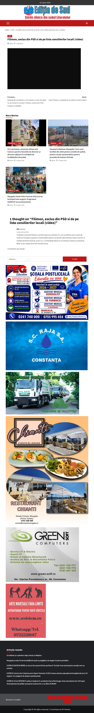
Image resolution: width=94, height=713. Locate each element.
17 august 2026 (20, 161)
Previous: (26, 101)
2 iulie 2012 (19, 43)
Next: (68, 98)
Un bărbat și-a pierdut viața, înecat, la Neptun (24, 655)
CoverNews (54, 709)
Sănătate (53, 143)
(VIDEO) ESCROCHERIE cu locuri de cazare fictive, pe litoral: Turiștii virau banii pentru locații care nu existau (46, 666)
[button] (8, 23)
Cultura (10, 191)
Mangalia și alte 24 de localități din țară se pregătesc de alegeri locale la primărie (37, 660)
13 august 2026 (20, 205)
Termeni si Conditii (13, 700)
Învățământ (12, 143)
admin (11, 43)
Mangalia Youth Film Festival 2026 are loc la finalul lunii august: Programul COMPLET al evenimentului (25, 199)
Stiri (9, 36)
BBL (18, 229)
